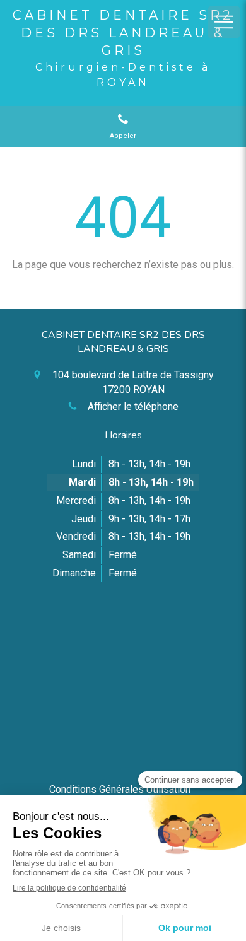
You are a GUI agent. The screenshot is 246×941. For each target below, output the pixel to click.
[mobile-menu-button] (224, 22)
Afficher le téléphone (133, 406)
